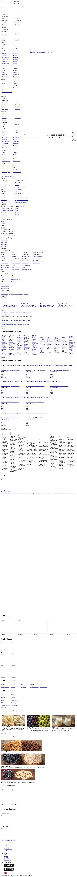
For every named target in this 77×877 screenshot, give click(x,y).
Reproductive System (7, 92)
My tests (51, 52)
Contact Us (6, 854)
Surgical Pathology (37, 256)
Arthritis (15, 68)
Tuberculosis (16, 74)
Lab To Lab (6, 858)
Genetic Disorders (16, 263)
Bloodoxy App (7, 860)
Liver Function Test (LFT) (21, 197)
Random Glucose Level (20, 182)
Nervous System (17, 87)
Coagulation (14, 254)
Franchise (6, 857)
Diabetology (18, 33)
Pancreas (15, 90)
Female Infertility (16, 258)
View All (3, 328)
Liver (16, 46)
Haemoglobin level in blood (21, 187)
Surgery (15, 63)
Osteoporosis (25, 263)
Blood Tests (4, 18)
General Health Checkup (7, 210)
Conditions (3, 248)
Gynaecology (16, 57)
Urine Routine (18, 189)
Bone (3, 85)
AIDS (2, 254)
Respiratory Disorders (38, 252)
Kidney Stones (15, 267)
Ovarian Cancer (26, 265)
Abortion (3, 252)
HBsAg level (18, 193)
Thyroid (17, 48)
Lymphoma (25, 254)
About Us (6, 845)
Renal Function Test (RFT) (21, 202)
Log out (47, 52)
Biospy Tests (5, 24)
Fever (3, 42)
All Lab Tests (5, 14)
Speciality (3, 227)
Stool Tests (4, 20)
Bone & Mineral (5, 267)
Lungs (3, 83)
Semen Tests (18, 22)
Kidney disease (15, 269)
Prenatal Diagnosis (26, 269)
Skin (3, 48)
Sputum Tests (18, 20)
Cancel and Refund (8, 849)
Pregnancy (4, 74)
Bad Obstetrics (4, 263)
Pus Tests (4, 22)
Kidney (14, 83)
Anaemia (3, 258)
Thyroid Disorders (6, 76)
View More (3, 707)
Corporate (6, 856)
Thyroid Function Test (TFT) (22, 200)
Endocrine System (6, 87)
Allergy (3, 40)
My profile (42, 52)
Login (31, 52)
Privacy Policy (7, 848)
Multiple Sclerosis (26, 258)
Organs (2, 271)
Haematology (5, 59)
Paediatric (4, 35)
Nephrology (15, 59)
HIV (16, 191)
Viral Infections (16, 76)
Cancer (3, 70)
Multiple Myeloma (26, 256)
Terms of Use (7, 846)
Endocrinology (5, 57)
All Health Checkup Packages (8, 206)
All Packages (5, 29)
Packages (3, 204)
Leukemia (24, 252)
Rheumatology (5, 63)
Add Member (36, 52)
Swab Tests (17, 24)
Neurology (4, 61)
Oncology (15, 61)
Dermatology (16, 55)
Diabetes (15, 70)
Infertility (17, 40)
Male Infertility (25, 261)
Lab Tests (3, 178)
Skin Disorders (36, 254)
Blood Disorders (5, 265)
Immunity (15, 72)
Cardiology (4, 33)
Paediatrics (4, 55)
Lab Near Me (7, 850)
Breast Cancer (4, 269)
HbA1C (17, 185)
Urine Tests (17, 18)
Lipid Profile (18, 195)
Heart (3, 46)
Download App (7, 862)
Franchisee (3, 296)
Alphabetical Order (5, 290)
